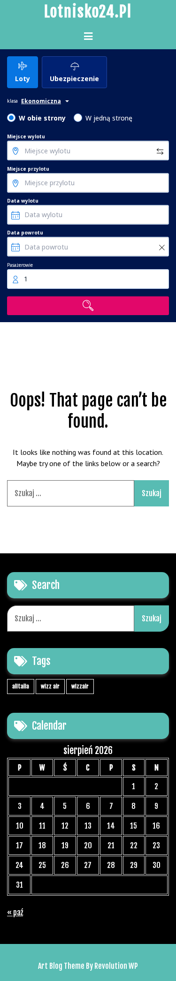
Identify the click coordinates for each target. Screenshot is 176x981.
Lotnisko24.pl (88, 11)
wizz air (50, 686)
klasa (12, 101)
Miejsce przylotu (28, 169)
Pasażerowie (20, 265)
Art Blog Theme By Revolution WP (88, 966)
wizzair (80, 686)
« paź (15, 912)
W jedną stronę (108, 117)
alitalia (20, 686)
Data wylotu (22, 200)
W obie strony (42, 117)
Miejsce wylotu (26, 136)
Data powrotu (25, 232)
